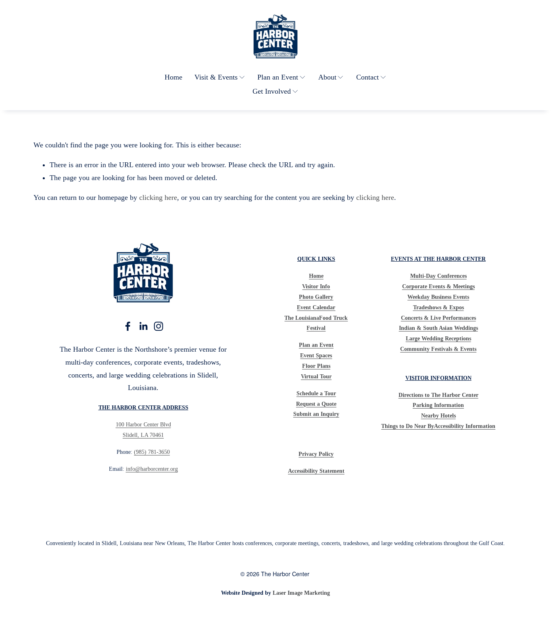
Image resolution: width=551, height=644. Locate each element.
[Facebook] (128, 326)
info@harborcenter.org (152, 469)
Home (173, 77)
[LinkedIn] (143, 326)
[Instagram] (158, 326)
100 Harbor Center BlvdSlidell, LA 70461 (143, 429)
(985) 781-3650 (152, 452)
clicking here (158, 197)
